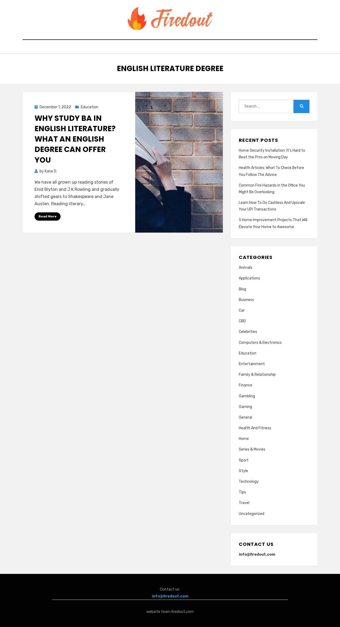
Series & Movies (252, 449)
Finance (245, 385)
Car (242, 310)
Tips (242, 492)
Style (243, 471)
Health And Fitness (255, 428)
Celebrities (248, 331)
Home (244, 438)
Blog (242, 289)
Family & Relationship (257, 374)
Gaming (245, 407)
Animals (245, 267)
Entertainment (252, 364)
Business (246, 300)
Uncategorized (251, 514)
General (245, 417)
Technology (249, 481)
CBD (242, 321)
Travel (244, 503)
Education (89, 107)
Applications (249, 278)
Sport (244, 460)
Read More (48, 216)
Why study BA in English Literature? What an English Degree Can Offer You (75, 139)
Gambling (247, 396)
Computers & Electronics (260, 342)
